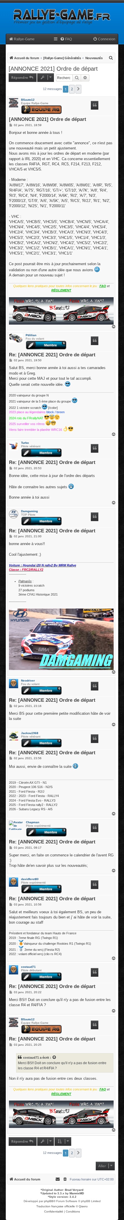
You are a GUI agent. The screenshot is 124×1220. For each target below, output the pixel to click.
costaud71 (28, 966)
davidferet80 (30, 879)
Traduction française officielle (55, 1206)
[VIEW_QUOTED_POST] (54, 1057)
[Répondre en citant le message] (94, 105)
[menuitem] (66, 39)
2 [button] (72, 89)
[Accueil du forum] (61, 16)
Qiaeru (83, 1206)
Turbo (25, 442)
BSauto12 (28, 99)
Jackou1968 (29, 733)
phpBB (48, 1201)
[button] (78, 89)
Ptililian (31, 335)
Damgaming (29, 511)
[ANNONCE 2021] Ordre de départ (53, 68)
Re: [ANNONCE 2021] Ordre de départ (52, 355)
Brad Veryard (74, 1189)
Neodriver (28, 680)
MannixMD (76, 1193)
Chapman (32, 822)
